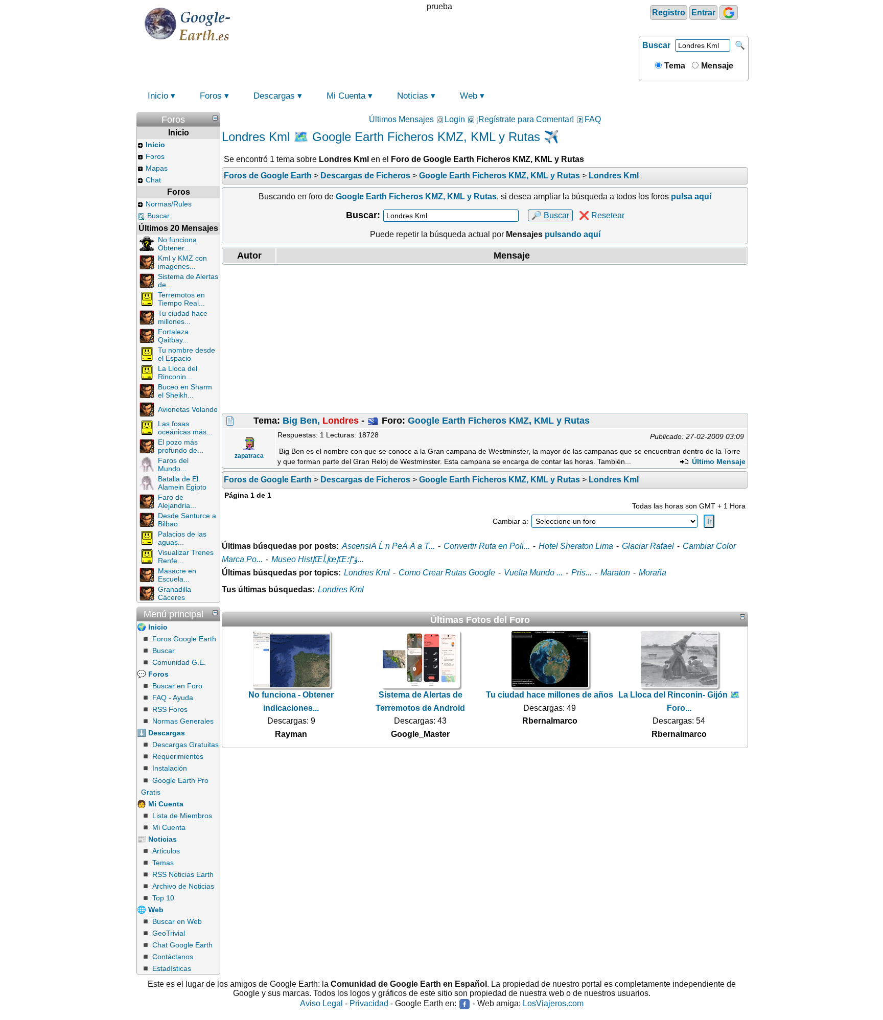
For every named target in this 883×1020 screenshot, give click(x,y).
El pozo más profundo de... (180, 446)
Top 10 (163, 898)
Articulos (166, 851)
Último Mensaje (718, 461)
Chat (153, 180)
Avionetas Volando (188, 409)
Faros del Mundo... (173, 464)
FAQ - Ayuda (172, 697)
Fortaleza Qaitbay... (173, 336)
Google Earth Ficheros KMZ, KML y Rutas (499, 420)
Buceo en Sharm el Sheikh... (185, 391)
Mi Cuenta (346, 96)
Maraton (615, 572)
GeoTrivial (168, 933)
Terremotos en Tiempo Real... (181, 299)
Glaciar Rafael (648, 546)
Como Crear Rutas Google (447, 572)
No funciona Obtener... (177, 244)
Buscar (656, 45)
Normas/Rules (169, 204)
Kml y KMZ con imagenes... (182, 262)
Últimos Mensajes (401, 119)
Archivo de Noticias (183, 886)
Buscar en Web (177, 921)
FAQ (593, 119)
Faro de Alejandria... (177, 501)
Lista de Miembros (182, 816)
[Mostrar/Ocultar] (215, 118)
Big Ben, (321, 420)
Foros (211, 96)
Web (468, 96)
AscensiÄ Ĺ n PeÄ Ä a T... (388, 546)
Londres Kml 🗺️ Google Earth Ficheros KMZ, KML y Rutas (381, 137)
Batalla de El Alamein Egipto (182, 483)
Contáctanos (172, 957)
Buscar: (363, 215)
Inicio (158, 96)
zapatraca (249, 455)
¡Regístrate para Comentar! (525, 119)
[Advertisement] (485, 338)
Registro (668, 12)
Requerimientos (177, 756)
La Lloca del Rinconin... (177, 372)
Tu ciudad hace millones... (182, 317)
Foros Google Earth (184, 639)
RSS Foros (170, 709)
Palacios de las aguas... (182, 538)
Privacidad (369, 1004)
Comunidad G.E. (179, 662)
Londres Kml (367, 572)
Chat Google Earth (182, 945)
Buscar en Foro (177, 686)
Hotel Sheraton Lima (576, 546)
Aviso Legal (321, 1004)
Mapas (157, 168)
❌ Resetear (601, 215)
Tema (673, 65)
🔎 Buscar (550, 215)
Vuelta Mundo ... (533, 572)
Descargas (274, 96)
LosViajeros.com (553, 1004)
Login (455, 119)
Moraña (652, 572)
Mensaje (716, 65)
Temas (163, 863)
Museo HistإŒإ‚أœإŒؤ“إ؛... (317, 559)
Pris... (581, 572)
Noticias (412, 96)
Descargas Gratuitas (185, 744)
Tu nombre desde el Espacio (186, 354)
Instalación (169, 768)
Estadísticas (171, 968)
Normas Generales (183, 721)
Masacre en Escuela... (177, 575)
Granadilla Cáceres (174, 593)
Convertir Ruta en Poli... (487, 546)
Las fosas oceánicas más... (185, 428)
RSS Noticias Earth (183, 874)
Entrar (703, 12)
